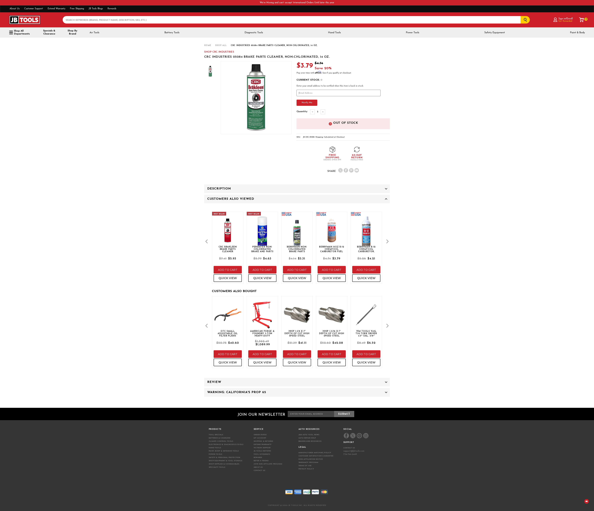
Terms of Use (305, 466)
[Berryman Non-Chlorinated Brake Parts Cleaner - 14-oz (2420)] (297, 236)
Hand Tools (334, 32)
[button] (206, 241)
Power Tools (412, 32)
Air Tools (94, 32)
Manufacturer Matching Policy (315, 453)
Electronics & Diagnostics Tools (226, 444)
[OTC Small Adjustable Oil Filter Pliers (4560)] (227, 317)
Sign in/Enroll (565, 18)
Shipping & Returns (263, 441)
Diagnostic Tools (254, 32)
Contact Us (259, 470)
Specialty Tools (217, 467)
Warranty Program (308, 462)
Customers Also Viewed (230, 199)
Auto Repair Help (307, 438)
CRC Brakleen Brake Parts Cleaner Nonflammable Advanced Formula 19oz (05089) (227, 249)
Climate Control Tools (221, 441)
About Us (15, 9)
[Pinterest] (351, 170)
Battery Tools (171, 32)
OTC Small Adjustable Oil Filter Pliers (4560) (228, 333)
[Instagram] (366, 435)
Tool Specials (216, 435)
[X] (340, 170)
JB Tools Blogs (96, 9)
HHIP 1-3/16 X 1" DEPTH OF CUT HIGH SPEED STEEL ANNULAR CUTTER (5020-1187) (331, 333)
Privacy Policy (306, 469)
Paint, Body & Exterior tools (224, 451)
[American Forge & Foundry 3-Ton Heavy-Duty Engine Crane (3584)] (262, 317)
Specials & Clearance (49, 32)
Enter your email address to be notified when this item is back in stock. (330, 86)
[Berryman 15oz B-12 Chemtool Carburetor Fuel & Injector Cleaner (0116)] (331, 233)
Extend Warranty (56, 9)
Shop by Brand (72, 32)
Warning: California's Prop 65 (236, 392)
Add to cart (227, 269)
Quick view (228, 278)
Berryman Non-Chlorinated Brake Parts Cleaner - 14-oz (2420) (297, 249)
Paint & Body (577, 32)
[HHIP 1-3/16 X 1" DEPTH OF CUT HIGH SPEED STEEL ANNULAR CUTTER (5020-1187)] (331, 317)
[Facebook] (346, 170)
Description (219, 188)
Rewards (112, 9)
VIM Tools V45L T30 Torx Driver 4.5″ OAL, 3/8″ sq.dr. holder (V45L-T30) (366, 333)
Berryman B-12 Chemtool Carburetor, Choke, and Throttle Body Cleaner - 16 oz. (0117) (366, 249)
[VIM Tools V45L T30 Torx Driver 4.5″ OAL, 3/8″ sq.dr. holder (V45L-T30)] (366, 317)
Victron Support (262, 448)
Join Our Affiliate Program (268, 464)
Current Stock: (309, 80)
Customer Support (33, 9)
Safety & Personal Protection (224, 457)
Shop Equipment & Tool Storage (225, 461)
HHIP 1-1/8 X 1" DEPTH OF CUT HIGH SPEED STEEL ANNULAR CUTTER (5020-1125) (297, 333)
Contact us (349, 448)
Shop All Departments (22, 32)
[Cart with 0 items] (582, 20)
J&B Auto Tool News (309, 435)
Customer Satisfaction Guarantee (316, 456)
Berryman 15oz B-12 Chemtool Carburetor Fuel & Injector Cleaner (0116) (331, 249)
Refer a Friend (261, 461)
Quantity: (302, 111)
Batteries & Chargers (219, 438)
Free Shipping (77, 9)
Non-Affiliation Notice (311, 459)
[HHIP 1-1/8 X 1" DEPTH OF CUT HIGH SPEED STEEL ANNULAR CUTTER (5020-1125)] (297, 317)
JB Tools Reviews (262, 451)
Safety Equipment (494, 32)
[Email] (357, 170)
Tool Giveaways (262, 454)
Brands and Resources (310, 441)
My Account (260, 438)
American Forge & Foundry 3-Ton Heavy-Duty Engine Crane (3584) (262, 333)
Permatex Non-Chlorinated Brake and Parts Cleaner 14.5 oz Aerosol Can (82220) (262, 249)
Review (214, 382)
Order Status (260, 435)
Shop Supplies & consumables (224, 464)
